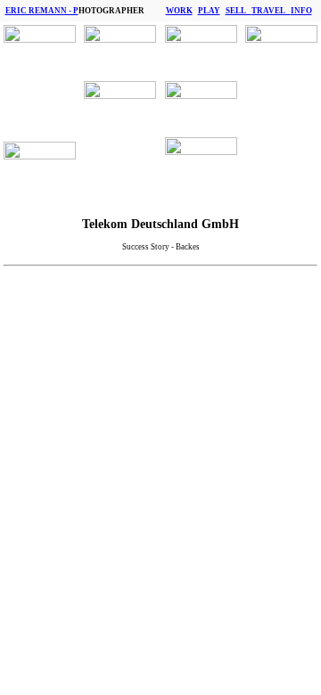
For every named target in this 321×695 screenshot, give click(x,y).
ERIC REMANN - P (41, 10)
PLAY (209, 10)
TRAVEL (271, 10)
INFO (301, 10)
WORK (179, 10)
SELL (238, 10)
